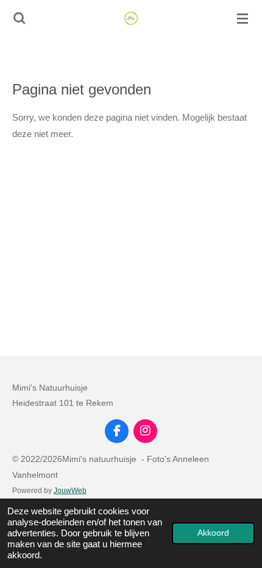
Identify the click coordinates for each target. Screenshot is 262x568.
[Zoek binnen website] (19, 18)
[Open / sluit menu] (242, 18)
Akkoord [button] (213, 533)
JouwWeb (70, 490)
